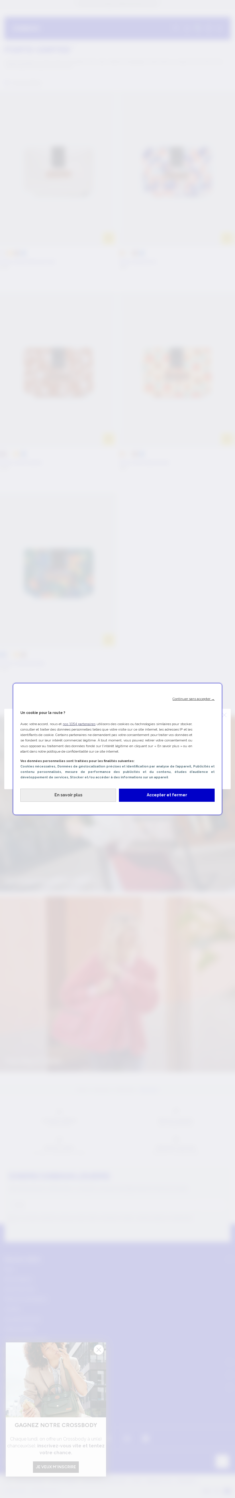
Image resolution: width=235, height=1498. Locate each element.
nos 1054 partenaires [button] (79, 724)
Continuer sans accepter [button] (194, 699)
